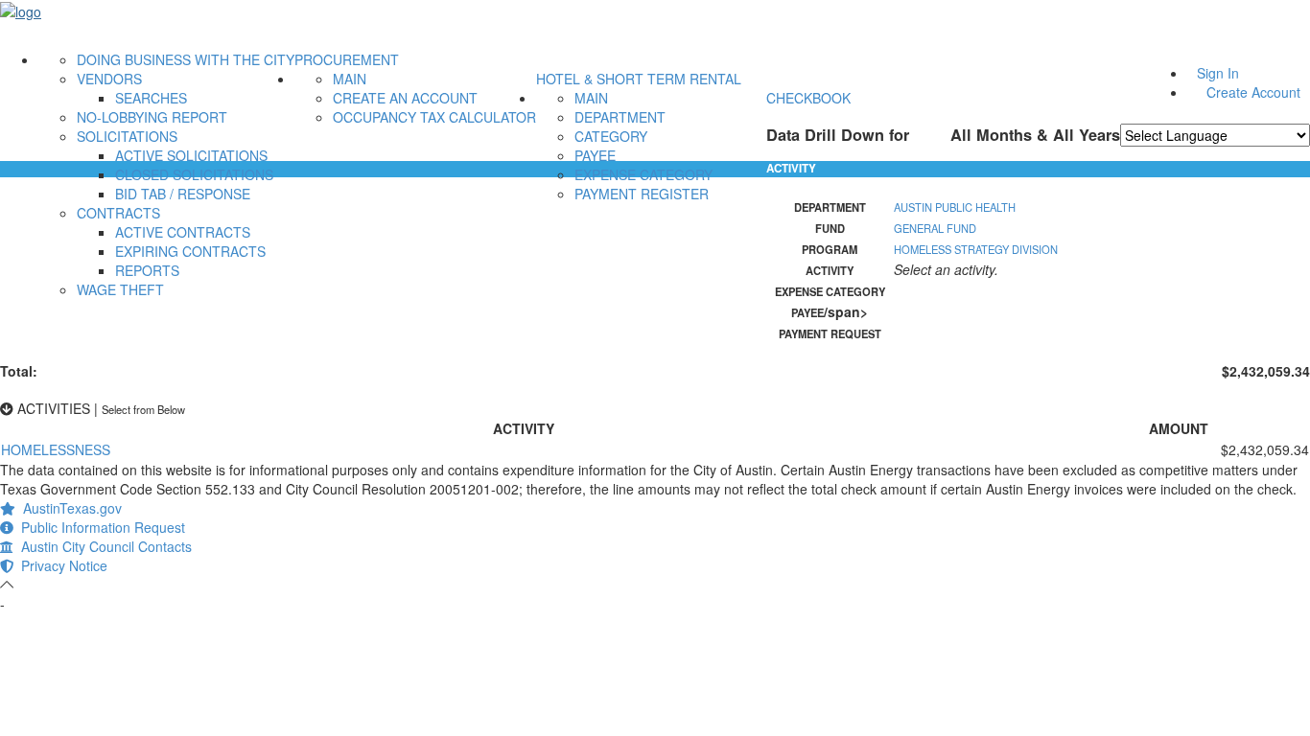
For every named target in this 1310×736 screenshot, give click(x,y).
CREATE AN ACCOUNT (405, 97)
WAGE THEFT (120, 289)
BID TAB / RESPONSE (182, 193)
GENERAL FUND (935, 228)
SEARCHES (151, 97)
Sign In (1218, 72)
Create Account (1253, 92)
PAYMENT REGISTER (641, 193)
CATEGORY (610, 136)
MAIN (349, 78)
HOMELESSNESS (55, 449)
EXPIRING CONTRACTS (190, 251)
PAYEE (595, 155)
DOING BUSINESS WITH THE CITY (185, 59)
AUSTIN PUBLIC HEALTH (955, 207)
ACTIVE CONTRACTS (182, 232)
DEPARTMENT (620, 116)
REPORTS (147, 270)
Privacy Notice (60, 565)
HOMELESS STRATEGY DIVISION (976, 249)
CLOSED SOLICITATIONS (194, 174)
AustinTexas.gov (68, 508)
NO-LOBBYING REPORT (152, 116)
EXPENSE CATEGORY (643, 174)
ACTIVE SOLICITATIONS (191, 155)
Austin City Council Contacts (102, 546)
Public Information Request (99, 527)
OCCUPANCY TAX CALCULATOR (434, 116)
